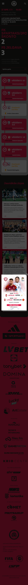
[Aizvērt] (26, 274)
